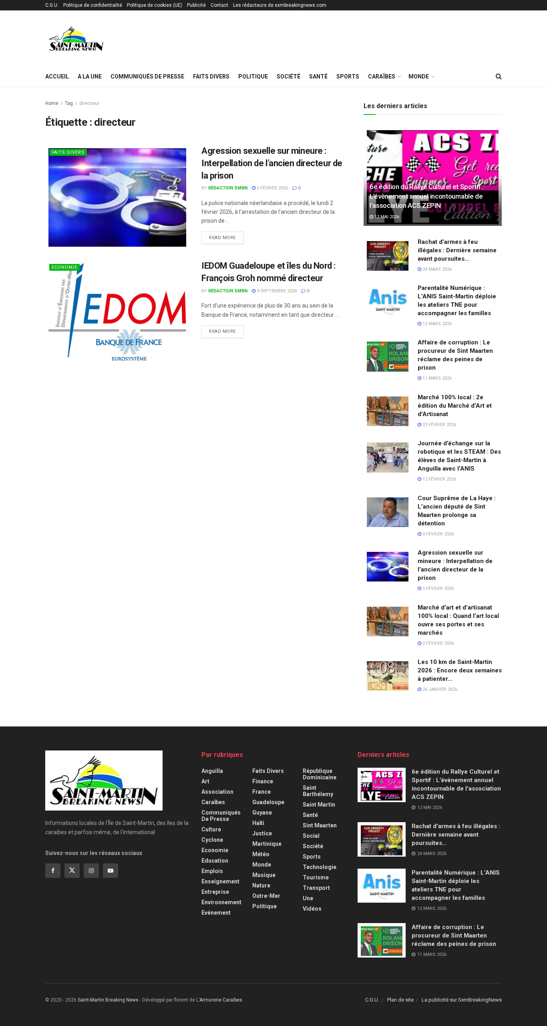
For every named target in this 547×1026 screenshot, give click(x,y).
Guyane (262, 812)
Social (311, 836)
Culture (211, 829)
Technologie (319, 867)
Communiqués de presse (147, 76)
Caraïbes (381, 76)
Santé (318, 76)
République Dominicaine (319, 774)
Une (308, 898)
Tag (69, 103)
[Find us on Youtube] (110, 870)
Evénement (216, 912)
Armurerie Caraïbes (220, 1000)
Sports (347, 76)
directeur (89, 103)
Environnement (221, 902)
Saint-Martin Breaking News (108, 1000)
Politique (253, 76)
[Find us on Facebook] (52, 870)
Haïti (258, 823)
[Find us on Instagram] (91, 870)
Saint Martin (319, 804)
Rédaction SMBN (227, 188)
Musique (264, 875)
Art (205, 781)
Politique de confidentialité (92, 5)
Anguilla (212, 771)
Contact (219, 5)
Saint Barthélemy (318, 791)
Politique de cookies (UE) (154, 5)
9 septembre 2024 (276, 291)
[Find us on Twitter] (72, 870)
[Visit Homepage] (76, 38)
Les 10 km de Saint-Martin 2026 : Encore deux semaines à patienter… (460, 670)
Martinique (267, 844)
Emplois (212, 871)
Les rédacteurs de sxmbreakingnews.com (279, 5)
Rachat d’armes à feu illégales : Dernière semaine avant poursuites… (457, 250)
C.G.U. (51, 5)
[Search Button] (499, 76)
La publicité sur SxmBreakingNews (462, 1000)
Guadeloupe (268, 802)
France (261, 792)
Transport (316, 888)
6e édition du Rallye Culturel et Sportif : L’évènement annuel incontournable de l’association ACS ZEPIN (427, 196)
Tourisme (316, 877)
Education (214, 860)
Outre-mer (266, 896)
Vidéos (312, 908)
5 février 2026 (271, 188)
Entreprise (215, 892)
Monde (418, 76)
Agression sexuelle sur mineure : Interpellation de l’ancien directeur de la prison (271, 163)
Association (217, 792)
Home (51, 103)
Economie (64, 267)
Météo (260, 854)
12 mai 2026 (386, 216)
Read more (226, 237)
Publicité (196, 5)
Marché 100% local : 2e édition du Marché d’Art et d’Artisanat (455, 406)
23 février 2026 (438, 424)
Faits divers (211, 76)
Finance (262, 781)
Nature (261, 885)
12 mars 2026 (436, 323)
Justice (262, 833)
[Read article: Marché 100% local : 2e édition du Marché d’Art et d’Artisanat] (388, 410)
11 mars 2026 (436, 378)
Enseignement (220, 881)
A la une (90, 76)
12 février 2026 (438, 479)
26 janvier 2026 (439, 689)
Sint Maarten (320, 825)
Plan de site (400, 1000)
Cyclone (212, 840)
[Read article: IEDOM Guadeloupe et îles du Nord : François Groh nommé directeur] (117, 311)
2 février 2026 (437, 643)
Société (288, 76)
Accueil (57, 76)
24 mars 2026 (436, 269)
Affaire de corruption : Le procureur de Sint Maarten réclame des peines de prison (454, 935)
